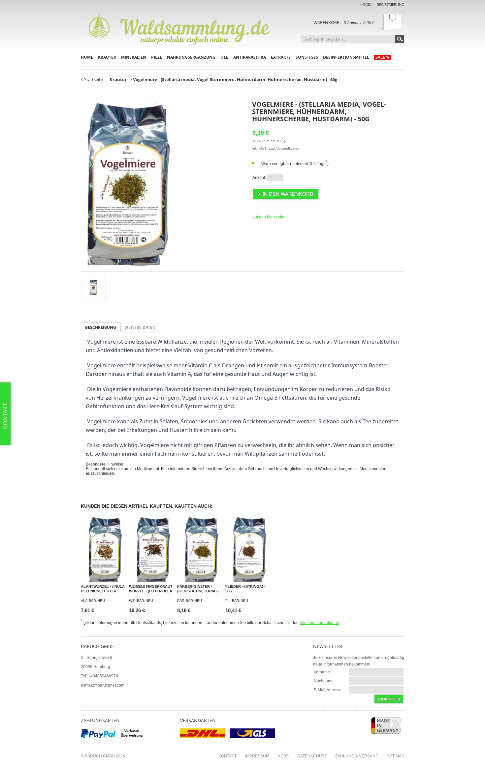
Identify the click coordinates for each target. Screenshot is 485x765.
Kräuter (107, 57)
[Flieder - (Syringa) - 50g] (248, 549)
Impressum (257, 756)
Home (87, 57)
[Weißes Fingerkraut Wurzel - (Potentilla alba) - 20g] (152, 549)
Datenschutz (312, 756)
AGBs (283, 756)
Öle (224, 57)
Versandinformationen (319, 622)
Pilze (156, 57)
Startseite (93, 79)
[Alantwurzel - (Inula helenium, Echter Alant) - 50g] (104, 549)
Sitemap (395, 756)
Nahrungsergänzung (191, 57)
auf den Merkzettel (268, 217)
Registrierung (390, 4)
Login (366, 4)
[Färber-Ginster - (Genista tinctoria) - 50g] (200, 549)
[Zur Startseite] (180, 28)
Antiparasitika (249, 57)
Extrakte (281, 57)
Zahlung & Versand (356, 756)
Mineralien (133, 57)
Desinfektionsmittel (346, 57)
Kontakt (227, 756)
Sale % (382, 57)
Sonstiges (307, 57)
